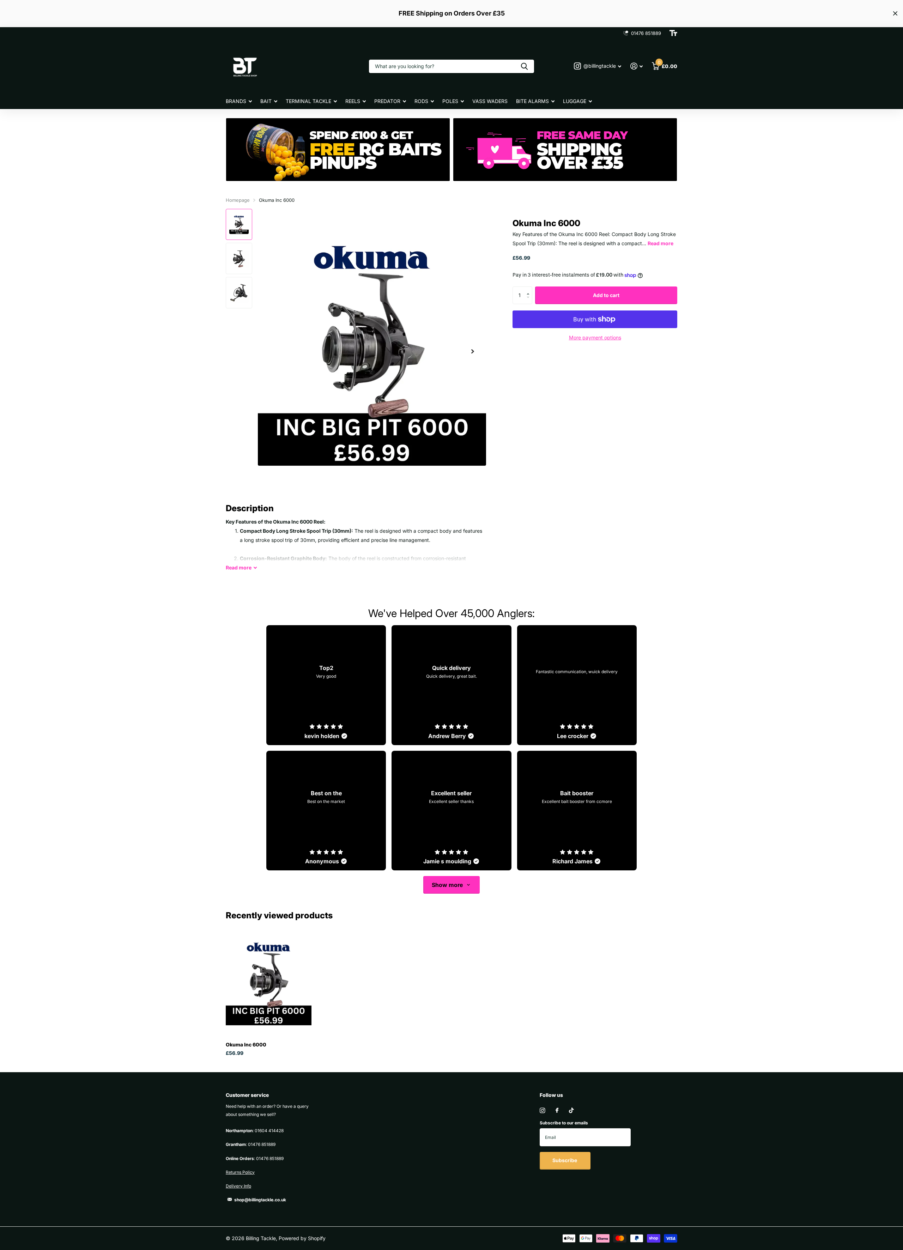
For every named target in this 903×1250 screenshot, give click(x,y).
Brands (236, 101)
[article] (326, 685)
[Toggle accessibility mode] (673, 33)
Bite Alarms (532, 101)
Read (238, 567)
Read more (660, 243)
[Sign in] (636, 66)
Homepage (238, 200)
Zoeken (524, 66)
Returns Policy (240, 1172)
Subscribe (565, 1160)
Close (895, 13)
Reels (352, 101)
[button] (472, 351)
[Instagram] (542, 1110)
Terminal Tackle (308, 101)
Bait (266, 101)
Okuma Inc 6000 (246, 1044)
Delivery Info (238, 1186)
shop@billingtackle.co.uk (260, 1199)
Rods (421, 101)
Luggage (574, 101)
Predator (387, 101)
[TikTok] (571, 1110)
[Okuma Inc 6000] (268, 982)
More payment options (595, 337)
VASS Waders (490, 101)
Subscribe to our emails (564, 1122)
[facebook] (557, 1110)
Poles (450, 101)
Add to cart (606, 295)
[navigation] (239, 224)
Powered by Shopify (302, 1238)
